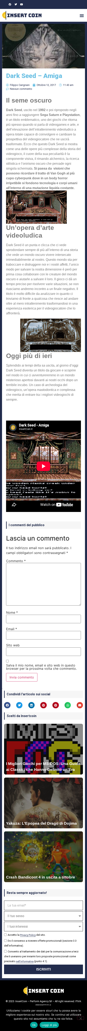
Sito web (13, 645)
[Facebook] (9, 4)
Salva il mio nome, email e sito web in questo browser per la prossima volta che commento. (41, 667)
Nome (12, 612)
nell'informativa (25, 961)
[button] (81, 15)
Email (11, 629)
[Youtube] (21, 4)
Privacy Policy (28, 935)
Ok (34, 1025)
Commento (16, 561)
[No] (80, 1018)
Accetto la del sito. (27, 935)
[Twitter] (15, 4)
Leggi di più (49, 1025)
